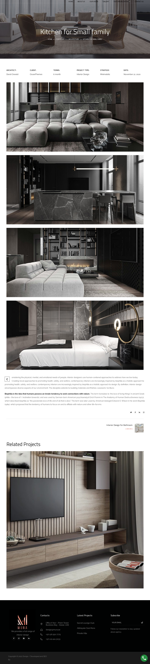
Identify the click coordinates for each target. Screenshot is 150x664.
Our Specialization (121, 1)
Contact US (139, 1)
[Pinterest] (24, 638)
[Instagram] (143, 412)
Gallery (106, 1)
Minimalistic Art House (75, 517)
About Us (81, 1)
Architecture (73, 39)
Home (71, 1)
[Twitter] (130, 412)
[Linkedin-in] (139, 412)
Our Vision (94, 1)
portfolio (60, 39)
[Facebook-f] (135, 412)
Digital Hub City (17, 660)
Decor (84, 523)
